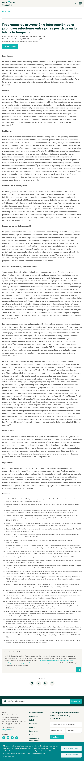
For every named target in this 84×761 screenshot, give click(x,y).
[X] (38, 683)
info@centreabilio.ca (8, 729)
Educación (33, 716)
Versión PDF (11, 46)
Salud (31, 720)
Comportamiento (36, 713)
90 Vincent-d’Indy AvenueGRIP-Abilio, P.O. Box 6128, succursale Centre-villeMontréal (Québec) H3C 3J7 (14, 720)
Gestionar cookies (8, 757)
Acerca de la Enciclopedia (34, 740)
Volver (7, 11)
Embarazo (33, 724)
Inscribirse (55, 737)
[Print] (52, 683)
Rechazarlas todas (71, 748)
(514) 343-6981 (10, 727)
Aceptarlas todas (71, 755)
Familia (32, 727)
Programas (33, 731)
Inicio (31, 735)
